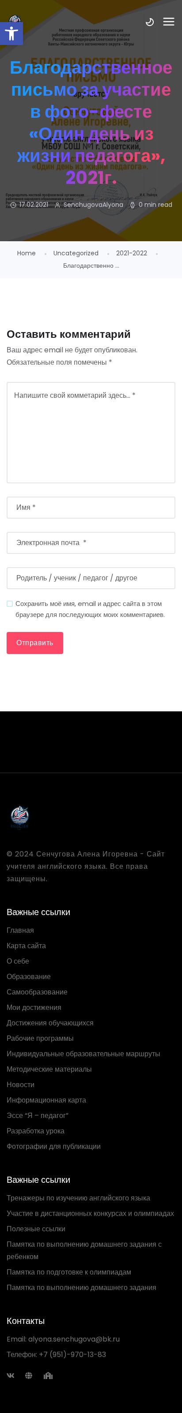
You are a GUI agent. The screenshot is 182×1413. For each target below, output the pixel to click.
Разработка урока (35, 1131)
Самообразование (37, 992)
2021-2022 (131, 253)
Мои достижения (34, 1007)
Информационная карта (46, 1100)
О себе (18, 961)
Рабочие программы (40, 1038)
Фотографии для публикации (54, 1146)
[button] (11, 33)
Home (26, 253)
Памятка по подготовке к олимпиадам (69, 1272)
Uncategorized (76, 253)
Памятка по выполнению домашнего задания (81, 1287)
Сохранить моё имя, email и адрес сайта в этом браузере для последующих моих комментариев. (90, 609)
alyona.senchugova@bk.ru (74, 1339)
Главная (20, 930)
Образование (29, 977)
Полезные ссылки (36, 1229)
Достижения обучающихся (50, 1023)
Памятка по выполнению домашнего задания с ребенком (84, 1250)
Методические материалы (49, 1069)
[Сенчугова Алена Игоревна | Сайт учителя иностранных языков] (91, 817)
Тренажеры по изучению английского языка (78, 1198)
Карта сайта (26, 946)
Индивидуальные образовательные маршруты (83, 1054)
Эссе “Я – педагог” (37, 1115)
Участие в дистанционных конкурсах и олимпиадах (90, 1213)
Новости (20, 1085)
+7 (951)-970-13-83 (72, 1354)
